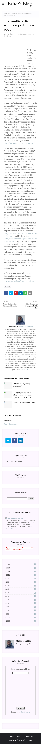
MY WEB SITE (24, 370)
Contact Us (28, 736)
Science (11, 13)
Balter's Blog (27, 740)
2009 (20, 617)
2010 (20, 614)
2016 (20, 593)
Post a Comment (10, 424)
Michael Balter (10, 34)
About (19, 736)
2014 (20, 600)
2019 (20, 582)
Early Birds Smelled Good (24, 403)
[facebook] (14, 440)
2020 (20, 579)
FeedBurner (25, 712)
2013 (20, 603)
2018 (20, 586)
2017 (20, 589)
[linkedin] (20, 440)
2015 (20, 596)
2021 (20, 575)
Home (6, 13)
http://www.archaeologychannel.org (19, 143)
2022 (20, 571)
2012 (20, 607)
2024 (20, 564)
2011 (20, 610)
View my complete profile (23, 644)
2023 (20, 568)
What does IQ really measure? (22, 385)
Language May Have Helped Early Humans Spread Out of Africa (22, 394)
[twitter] (8, 440)
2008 (20, 621)
